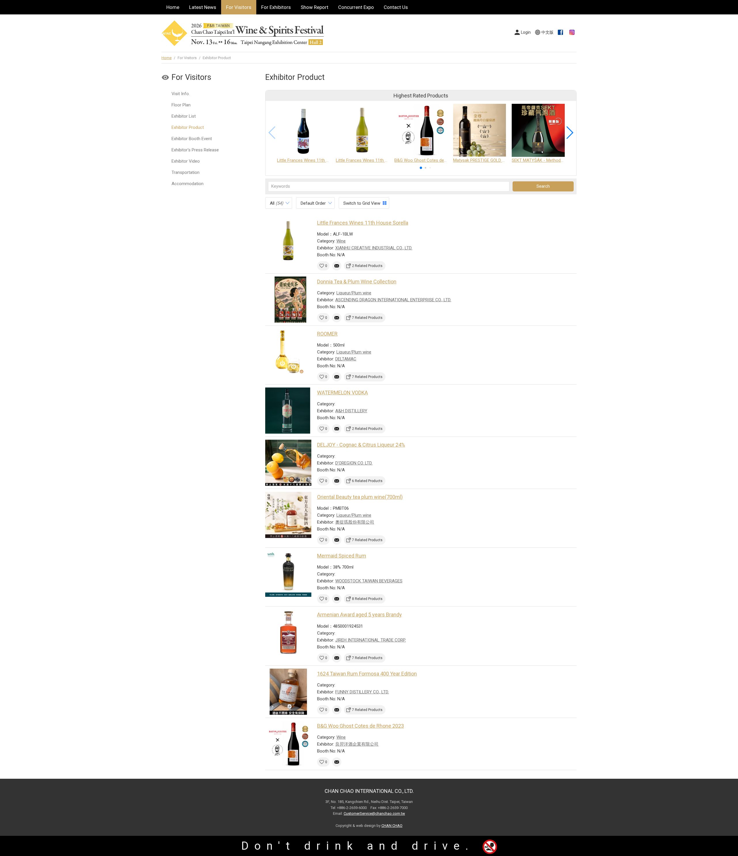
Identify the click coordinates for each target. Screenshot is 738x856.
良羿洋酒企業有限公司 (357, 744)
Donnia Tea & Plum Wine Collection (356, 282)
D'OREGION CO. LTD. (353, 463)
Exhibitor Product (188, 127)
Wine (341, 241)
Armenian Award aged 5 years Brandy (359, 615)
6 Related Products (367, 481)
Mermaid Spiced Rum (341, 556)
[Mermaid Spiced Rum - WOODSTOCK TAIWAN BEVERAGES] (288, 574)
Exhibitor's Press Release (195, 150)
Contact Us (396, 7)
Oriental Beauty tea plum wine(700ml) (360, 497)
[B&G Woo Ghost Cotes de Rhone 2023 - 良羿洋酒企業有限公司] (288, 744)
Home (172, 7)
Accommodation (188, 183)
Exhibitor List (184, 116)
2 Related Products (367, 266)
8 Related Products (367, 599)
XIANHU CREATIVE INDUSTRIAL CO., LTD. (373, 248)
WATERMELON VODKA (342, 393)
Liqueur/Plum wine (353, 293)
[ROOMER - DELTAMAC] (288, 352)
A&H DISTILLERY (351, 410)
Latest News (202, 7)
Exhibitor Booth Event (192, 138)
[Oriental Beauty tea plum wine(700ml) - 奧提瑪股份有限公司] (288, 515)
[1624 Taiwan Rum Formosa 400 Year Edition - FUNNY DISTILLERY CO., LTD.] (288, 692)
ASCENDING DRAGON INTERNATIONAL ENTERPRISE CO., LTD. (393, 299)
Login (526, 32)
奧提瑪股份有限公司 (354, 522)
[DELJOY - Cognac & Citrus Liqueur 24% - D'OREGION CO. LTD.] (288, 463)
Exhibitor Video (186, 161)
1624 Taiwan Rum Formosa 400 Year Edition (367, 674)
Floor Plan (181, 105)
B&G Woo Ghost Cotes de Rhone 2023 (360, 726)
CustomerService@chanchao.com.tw (374, 813)
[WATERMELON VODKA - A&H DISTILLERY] (288, 410)
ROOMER (327, 334)
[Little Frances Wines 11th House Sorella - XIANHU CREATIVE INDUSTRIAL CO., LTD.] (288, 241)
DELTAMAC (345, 359)
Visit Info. (181, 93)
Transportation (185, 172)
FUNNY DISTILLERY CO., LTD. (362, 692)
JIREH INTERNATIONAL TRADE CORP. (370, 640)
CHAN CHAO (391, 825)
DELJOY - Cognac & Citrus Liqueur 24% (361, 445)
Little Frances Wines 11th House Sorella (362, 223)
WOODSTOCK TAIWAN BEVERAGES (368, 581)
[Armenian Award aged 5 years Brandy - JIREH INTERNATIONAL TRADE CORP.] (288, 632)
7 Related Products (367, 318)
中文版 (547, 32)
